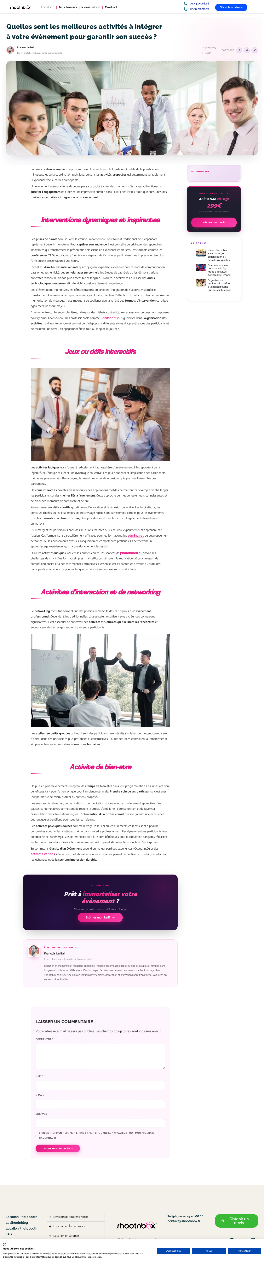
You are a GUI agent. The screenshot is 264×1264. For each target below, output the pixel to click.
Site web (41, 1114)
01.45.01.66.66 (193, 1216)
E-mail (40, 1095)
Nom (39, 1076)
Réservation (90, 7)
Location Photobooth (21, 1217)
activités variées (43, 854)
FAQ (9, 1234)
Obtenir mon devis (214, 222)
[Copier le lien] (254, 50)
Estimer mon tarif (98, 917)
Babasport (108, 318)
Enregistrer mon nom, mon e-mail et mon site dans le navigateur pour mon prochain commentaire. (96, 1136)
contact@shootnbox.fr (184, 1221)
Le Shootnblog (17, 1223)
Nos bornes (68, 7)
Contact (111, 7)
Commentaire (45, 1039)
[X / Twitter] (247, 50)
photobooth (129, 553)
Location (48, 7)
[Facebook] (239, 50)
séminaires (136, 535)
